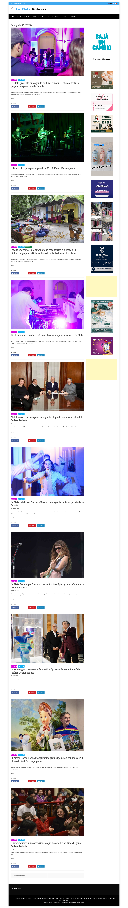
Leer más (12, 98)
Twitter (24, 106)
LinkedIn (41, 106)
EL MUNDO (74, 16)
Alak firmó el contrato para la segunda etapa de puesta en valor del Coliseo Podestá (46, 419)
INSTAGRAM (113, 3)
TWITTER (111, 3)
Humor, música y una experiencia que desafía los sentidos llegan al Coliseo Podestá (46, 844)
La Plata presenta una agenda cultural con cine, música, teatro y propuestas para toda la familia (45, 84)
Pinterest (32, 106)
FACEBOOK (109, 3)
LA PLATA (36, 16)
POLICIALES (45, 16)
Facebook (15, 106)
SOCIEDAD (55, 16)
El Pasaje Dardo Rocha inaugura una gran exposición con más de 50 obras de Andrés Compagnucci (47, 759)
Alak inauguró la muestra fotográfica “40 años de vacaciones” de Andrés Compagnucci (45, 671)
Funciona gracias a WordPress (52, 902)
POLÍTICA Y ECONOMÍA (23, 16)
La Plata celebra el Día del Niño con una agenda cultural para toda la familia (47, 504)
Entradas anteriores (19, 875)
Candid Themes (80, 902)
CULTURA (64, 16)
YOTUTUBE (116, 3)
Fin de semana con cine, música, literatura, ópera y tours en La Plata (47, 335)
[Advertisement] (101, 286)
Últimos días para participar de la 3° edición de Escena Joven (43, 168)
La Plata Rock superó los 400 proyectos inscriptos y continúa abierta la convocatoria (47, 586)
